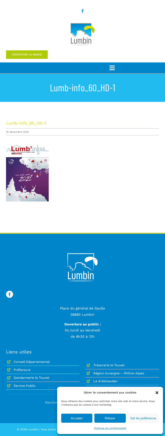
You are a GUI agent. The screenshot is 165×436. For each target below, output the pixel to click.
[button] (157, 393)
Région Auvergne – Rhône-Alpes (118, 373)
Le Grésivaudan (105, 381)
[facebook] (83, 11)
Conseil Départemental (32, 362)
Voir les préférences (143, 418)
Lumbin (33, 429)
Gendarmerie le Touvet (31, 378)
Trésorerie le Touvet (109, 365)
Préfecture (22, 370)
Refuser (110, 418)
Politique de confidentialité (110, 428)
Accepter (77, 418)
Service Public (25, 386)
